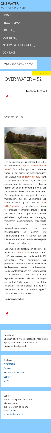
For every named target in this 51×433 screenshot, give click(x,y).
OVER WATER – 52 (23, 79)
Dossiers (8, 368)
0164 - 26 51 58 (11, 410)
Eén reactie (43, 73)
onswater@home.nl (13, 414)
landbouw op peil (30, 176)
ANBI (6, 381)
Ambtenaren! (22, 252)
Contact (7, 376)
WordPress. (41, 430)
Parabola (30, 430)
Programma (9, 363)
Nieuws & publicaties (14, 372)
